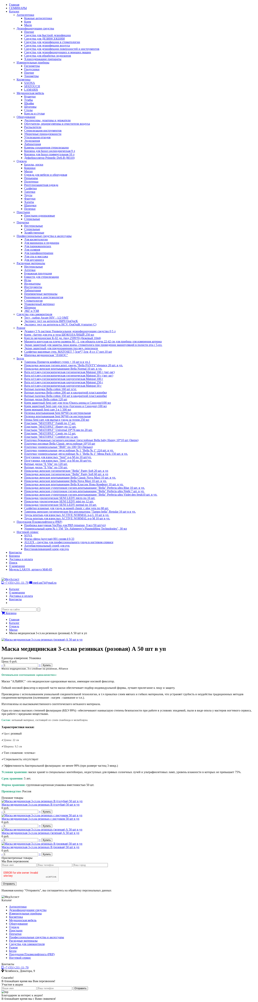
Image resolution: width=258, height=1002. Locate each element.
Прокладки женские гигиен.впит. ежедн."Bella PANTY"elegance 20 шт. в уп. (73, 365)
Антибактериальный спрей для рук (47, 545)
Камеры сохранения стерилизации (46, 147)
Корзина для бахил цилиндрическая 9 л (49, 151)
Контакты (15, 552)
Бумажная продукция (38, 273)
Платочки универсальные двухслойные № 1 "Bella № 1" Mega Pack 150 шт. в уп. (76, 453)
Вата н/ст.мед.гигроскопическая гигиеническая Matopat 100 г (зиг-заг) (69, 372)
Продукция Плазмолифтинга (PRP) (39, 521)
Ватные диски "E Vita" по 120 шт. (46, 464)
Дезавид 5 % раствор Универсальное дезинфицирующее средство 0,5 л (70, 331)
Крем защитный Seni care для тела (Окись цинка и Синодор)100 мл (67, 402)
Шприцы (30, 307)
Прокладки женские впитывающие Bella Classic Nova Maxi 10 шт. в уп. (70, 477)
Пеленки (30, 208)
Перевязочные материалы (40, 293)
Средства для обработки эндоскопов (47, 55)
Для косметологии (36, 239)
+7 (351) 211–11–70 (16, 582)
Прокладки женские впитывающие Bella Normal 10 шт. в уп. (63, 368)
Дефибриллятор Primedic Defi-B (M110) (49, 157)
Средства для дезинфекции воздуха (47, 45)
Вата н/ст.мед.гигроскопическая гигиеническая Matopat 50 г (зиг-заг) (68, 375)
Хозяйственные (34, 232)
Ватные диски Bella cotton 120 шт (45, 399)
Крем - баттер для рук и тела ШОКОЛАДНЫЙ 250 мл (59, 334)
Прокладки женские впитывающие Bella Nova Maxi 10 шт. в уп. (65, 481)
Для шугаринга (34, 259)
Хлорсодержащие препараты (42, 59)
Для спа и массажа (36, 256)
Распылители (32, 127)
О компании (17, 566)
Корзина (14, 555)
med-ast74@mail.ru (44, 582)
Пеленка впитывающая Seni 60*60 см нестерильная (57, 413)
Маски (28, 171)
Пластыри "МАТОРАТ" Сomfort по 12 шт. (51, 436)
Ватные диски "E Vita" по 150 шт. (46, 467)
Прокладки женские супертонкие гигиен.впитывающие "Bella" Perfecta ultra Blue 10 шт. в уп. (84, 487)
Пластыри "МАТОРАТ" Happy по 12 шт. (50, 426)
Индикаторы (32, 283)
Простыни (23, 212)
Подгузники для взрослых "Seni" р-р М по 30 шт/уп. (58, 460)
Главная (14, 4)
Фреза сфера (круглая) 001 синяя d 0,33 (49, 538)
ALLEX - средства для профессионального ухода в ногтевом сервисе (68, 542)
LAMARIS (31, 89)
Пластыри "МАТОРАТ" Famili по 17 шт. (50, 423)
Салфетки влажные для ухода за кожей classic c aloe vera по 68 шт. (66, 508)
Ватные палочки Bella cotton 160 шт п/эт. (50, 389)
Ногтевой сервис (28, 532)
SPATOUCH (32, 86)
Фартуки (30, 198)
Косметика (23, 79)
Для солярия (32, 249)
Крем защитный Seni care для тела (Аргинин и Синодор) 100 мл (65, 406)
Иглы (27, 280)
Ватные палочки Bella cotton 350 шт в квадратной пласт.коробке (65, 396)
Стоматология (33, 300)
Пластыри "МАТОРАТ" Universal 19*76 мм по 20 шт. (58, 430)
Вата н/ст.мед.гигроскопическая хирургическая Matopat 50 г (63, 385)
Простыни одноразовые (39, 215)
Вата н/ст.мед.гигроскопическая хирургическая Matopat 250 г (63, 382)
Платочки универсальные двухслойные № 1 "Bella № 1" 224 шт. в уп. (69, 450)
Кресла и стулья (34, 113)
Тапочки (29, 191)
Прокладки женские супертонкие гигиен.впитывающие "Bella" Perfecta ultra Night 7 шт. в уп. (84, 491)
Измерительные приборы (33, 62)
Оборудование (26, 117)
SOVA (28, 535)
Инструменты (33, 287)
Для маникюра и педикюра (41, 242)
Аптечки (30, 270)
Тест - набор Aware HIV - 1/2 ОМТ (46, 317)
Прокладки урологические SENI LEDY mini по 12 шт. (59, 501)
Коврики (30, 168)
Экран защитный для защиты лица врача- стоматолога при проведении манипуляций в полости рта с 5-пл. (93, 344)
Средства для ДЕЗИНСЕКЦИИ (44, 38)
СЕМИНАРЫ (18, 8)
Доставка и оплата (21, 559)
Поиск (13, 562)
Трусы (28, 195)
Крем (27, 21)
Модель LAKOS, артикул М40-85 (30, 569)
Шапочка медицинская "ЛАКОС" (46, 355)
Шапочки (30, 205)
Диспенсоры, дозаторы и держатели (47, 120)
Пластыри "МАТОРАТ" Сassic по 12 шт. (50, 433)
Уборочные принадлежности (42, 134)
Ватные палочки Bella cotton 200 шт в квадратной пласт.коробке (65, 392)
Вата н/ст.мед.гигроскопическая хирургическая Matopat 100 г (63, 378)
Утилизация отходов (37, 137)
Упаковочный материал (39, 304)
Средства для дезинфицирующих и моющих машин (57, 52)
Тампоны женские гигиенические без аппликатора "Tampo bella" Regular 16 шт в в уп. (80, 511)
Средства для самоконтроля (34, 314)
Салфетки (30, 188)
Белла (20, 358)
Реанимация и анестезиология (43, 297)
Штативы (30, 106)
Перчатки (23, 222)
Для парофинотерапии (38, 253)
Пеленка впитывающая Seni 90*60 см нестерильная (57, 416)
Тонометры (31, 76)
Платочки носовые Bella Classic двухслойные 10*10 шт (59, 443)
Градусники (31, 69)
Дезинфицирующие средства (35, 28)
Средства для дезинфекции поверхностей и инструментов (61, 48)
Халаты (29, 202)
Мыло (28, 25)
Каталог (14, 11)
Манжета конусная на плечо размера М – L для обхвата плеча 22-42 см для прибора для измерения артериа (93, 341)
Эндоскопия (32, 140)
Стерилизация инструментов (43, 130)
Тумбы (28, 100)
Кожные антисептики (38, 18)
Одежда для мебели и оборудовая (45, 174)
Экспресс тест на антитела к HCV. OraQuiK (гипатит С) (60, 324)
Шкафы (29, 103)
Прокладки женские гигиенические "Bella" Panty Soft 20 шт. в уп (66, 470)
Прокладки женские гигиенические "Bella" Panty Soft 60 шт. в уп (66, 474)
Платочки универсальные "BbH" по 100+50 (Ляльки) (58, 447)
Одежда (22, 161)
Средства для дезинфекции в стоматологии (52, 42)
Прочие (29, 31)
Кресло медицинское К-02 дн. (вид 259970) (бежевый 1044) (62, 338)
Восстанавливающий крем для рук (46, 549)
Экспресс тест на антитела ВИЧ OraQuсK (51, 321)
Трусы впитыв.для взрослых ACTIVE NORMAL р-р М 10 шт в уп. (67, 518)
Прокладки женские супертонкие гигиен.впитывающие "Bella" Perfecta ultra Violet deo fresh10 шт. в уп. (90, 494)
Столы (28, 110)
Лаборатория (32, 144)
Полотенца (31, 181)
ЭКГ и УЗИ (31, 310)
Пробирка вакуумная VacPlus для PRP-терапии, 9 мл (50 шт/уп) (65, 525)
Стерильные (32, 219)
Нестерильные (33, 225)
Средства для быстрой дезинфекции (47, 35)
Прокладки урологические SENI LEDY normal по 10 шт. (60, 504)
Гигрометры (32, 65)
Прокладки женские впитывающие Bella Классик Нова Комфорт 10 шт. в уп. (74, 484)
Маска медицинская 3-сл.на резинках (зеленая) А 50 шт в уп (40, 833)
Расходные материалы (31, 263)
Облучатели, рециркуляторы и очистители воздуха (57, 123)
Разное (21, 327)
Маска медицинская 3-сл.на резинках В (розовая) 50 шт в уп (40, 847)
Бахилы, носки (33, 164)
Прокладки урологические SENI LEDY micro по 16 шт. (59, 498)
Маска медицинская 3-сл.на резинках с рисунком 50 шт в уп (40, 818)
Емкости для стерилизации (41, 276)
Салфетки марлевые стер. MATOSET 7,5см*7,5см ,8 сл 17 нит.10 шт (68, 351)
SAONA (29, 82)
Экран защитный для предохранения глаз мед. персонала (61, 348)
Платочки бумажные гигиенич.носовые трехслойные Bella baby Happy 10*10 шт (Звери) (81, 440)
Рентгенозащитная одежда (41, 185)
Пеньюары (31, 178)
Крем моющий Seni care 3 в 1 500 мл (47, 409)
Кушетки (30, 96)
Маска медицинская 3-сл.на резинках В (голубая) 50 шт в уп (41, 804)
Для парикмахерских (37, 246)
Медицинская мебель (30, 93)
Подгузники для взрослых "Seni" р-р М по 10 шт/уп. (58, 457)
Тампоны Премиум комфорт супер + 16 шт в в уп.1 (57, 361)
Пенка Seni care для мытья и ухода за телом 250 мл (56, 419)
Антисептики (25, 14)
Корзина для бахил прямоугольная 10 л (49, 154)
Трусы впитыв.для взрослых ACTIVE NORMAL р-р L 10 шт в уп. (66, 515)
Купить (47, 665)
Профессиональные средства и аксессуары (44, 236)
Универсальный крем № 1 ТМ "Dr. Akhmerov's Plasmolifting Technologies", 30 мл (75, 528)
